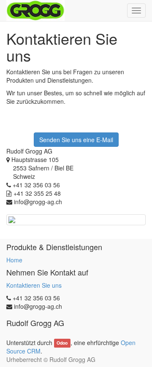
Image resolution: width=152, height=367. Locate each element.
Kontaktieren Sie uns (34, 285)
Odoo (62, 343)
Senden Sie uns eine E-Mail (76, 139)
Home (14, 260)
